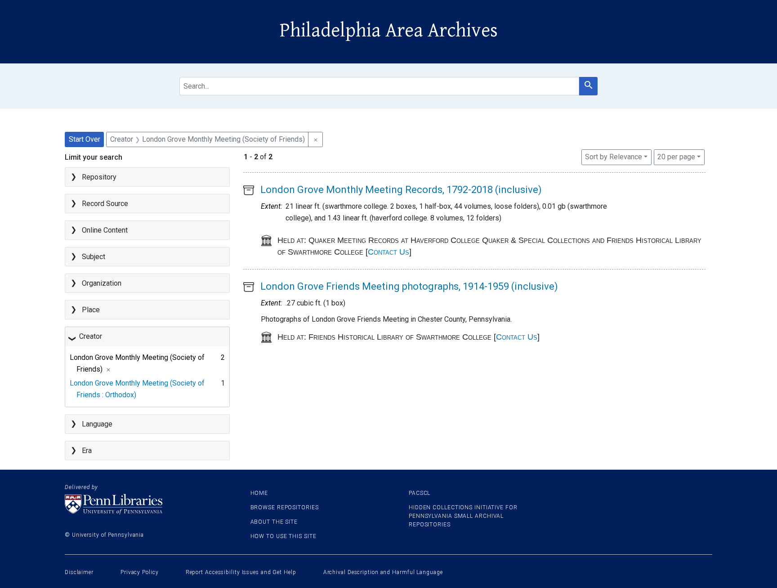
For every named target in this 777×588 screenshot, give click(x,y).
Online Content (105, 230)
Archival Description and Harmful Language (383, 572)
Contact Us (388, 251)
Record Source (105, 203)
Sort (613, 157)
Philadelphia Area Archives (389, 30)
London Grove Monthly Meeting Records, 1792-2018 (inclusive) (401, 189)
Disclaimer (79, 572)
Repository (99, 177)
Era (87, 450)
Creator (90, 336)
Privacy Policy (140, 572)
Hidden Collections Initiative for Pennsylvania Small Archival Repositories (463, 516)
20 (676, 156)
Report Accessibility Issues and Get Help (241, 572)
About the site (274, 522)
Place (91, 309)
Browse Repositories (284, 507)
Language (97, 424)
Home (259, 493)
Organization (101, 283)
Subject (93, 256)
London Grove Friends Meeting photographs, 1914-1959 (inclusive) (409, 286)
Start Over (84, 139)
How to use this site (283, 536)
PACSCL (419, 493)
